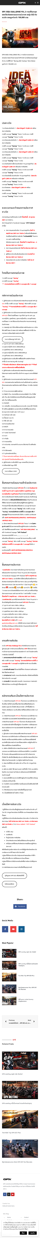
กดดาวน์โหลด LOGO (11, 471)
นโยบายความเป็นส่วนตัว (10, 1227)
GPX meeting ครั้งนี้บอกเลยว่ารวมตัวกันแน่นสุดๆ (28, 965)
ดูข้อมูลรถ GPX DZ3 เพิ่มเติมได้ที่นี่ (14, 875)
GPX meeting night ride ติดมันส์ (27, 952)
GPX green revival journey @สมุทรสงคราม (25, 1000)
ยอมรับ (33, 1233)
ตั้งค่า (26, 1229)
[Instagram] (21, 929)
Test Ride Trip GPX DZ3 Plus (26, 976)
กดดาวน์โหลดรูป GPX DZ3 (12, 339)
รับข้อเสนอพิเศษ (9, 884)
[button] (20, 906)
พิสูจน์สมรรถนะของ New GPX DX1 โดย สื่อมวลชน (27, 988)
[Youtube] (13, 929)
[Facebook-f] (5, 929)
